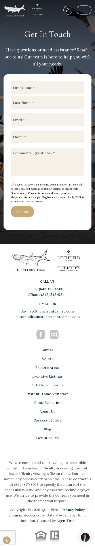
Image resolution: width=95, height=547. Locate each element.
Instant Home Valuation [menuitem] (47, 394)
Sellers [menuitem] (47, 358)
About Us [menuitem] (47, 411)
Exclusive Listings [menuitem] (47, 376)
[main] (47, 122)
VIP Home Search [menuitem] (47, 385)
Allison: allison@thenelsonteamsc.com (47, 316)
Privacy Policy (33, 201)
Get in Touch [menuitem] (47, 438)
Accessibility (34, 515)
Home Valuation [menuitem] (48, 402)
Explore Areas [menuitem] (47, 367)
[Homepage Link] (25, 9)
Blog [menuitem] (47, 429)
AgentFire (65, 520)
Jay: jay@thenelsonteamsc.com (47, 311)
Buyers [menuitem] (47, 350)
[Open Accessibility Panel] (6, 540)
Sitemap (15, 515)
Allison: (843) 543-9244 (47, 294)
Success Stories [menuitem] (47, 420)
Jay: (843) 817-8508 (47, 289)
